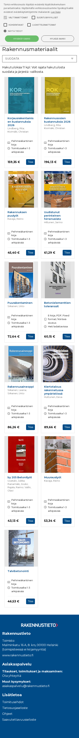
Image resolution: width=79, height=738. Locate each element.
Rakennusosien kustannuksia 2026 (57, 120)
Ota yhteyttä (11, 676)
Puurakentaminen (20, 302)
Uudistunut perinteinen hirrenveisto (52, 216)
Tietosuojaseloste (15, 708)
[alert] (39, 23)
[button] (39, 31)
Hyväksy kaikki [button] (21, 38)
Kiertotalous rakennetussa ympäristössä (53, 390)
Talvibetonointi (18, 571)
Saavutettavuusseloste (19, 719)
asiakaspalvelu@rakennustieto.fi (26, 686)
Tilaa (30, 162)
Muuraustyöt (52, 477)
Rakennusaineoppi (21, 386)
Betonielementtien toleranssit (57, 304)
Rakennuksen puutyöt (17, 214)
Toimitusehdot (13, 702)
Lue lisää (55, 12)
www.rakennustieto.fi (17, 655)
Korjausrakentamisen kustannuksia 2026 (20, 122)
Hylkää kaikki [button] (57, 38)
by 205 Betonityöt (20, 477)
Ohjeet (7, 714)
